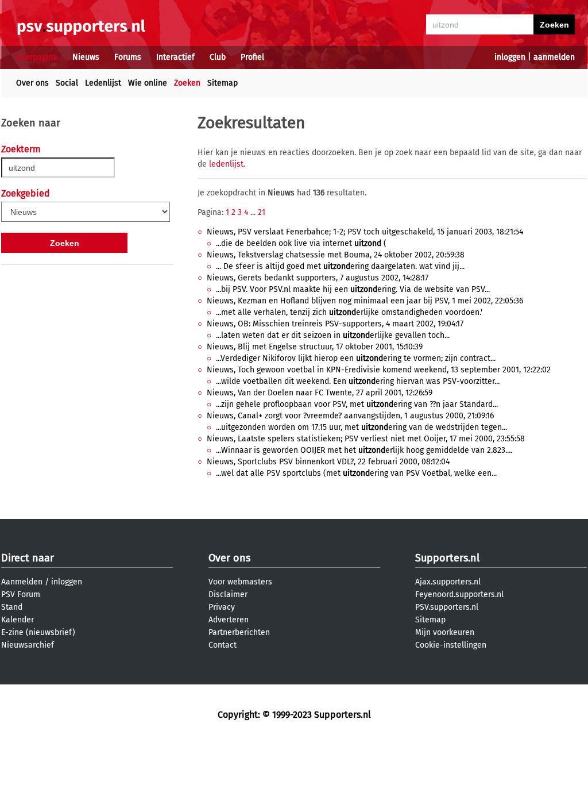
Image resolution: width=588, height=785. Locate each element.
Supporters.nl (447, 558)
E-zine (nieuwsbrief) (38, 632)
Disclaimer (227, 594)
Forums (127, 57)
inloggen (509, 57)
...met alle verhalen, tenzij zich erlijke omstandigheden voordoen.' (349, 312)
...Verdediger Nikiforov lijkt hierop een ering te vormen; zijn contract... (356, 358)
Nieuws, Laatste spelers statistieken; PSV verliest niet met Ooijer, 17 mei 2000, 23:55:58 (366, 439)
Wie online (147, 83)
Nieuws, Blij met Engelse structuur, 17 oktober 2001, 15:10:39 (315, 347)
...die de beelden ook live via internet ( (301, 243)
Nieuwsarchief (27, 645)
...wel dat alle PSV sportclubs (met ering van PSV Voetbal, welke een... (356, 473)
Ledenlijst (103, 83)
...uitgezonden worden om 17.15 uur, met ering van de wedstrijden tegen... (361, 427)
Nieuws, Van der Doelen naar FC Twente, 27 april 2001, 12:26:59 (319, 393)
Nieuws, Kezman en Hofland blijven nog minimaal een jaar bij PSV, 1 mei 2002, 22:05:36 (365, 301)
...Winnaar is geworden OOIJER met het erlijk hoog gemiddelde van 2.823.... (364, 450)
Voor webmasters (240, 582)
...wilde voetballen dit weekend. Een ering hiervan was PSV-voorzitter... (358, 381)
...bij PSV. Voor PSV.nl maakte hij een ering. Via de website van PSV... (353, 289)
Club (218, 57)
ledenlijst (226, 164)
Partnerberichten (239, 632)
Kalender (17, 620)
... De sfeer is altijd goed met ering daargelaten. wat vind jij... (340, 266)
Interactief (175, 57)
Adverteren (228, 620)
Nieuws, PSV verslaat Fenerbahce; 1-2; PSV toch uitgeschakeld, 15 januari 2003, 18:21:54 (365, 232)
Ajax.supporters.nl (448, 582)
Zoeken (187, 83)
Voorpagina (36, 57)
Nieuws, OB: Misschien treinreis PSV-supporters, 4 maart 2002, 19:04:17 (335, 324)
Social (67, 83)
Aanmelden (21, 582)
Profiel (252, 57)
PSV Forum (20, 594)
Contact (222, 645)
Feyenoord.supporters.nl (459, 594)
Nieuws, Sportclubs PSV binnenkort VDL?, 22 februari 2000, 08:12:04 (328, 462)
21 (261, 212)
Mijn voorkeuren (444, 632)
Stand (11, 607)
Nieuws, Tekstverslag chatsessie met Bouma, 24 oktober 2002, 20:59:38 (336, 255)
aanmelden (554, 57)
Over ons (32, 83)
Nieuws (85, 57)
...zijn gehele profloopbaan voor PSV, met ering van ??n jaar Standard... (357, 404)
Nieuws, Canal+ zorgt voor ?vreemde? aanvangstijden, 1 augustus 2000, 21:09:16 (350, 416)
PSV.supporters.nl (446, 607)
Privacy (221, 607)
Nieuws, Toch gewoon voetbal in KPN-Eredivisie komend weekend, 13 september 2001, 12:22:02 (379, 370)
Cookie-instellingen (450, 645)
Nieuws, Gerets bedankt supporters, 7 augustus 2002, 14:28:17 (317, 278)
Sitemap (222, 83)
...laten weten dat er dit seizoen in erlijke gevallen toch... (333, 335)
